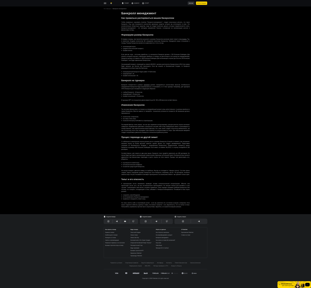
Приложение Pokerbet (187, 232)
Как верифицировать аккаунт (164, 235)
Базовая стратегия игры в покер (114, 245)
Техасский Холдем (135, 232)
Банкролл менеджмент (162, 237)
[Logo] (115, 3)
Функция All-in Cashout (162, 248)
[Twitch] (133, 221)
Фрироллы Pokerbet (135, 253)
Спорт (147, 3)
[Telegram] (117, 221)
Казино (136, 3)
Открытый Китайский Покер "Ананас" (141, 242)
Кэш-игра (158, 242)
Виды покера (134, 229)
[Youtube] (125, 221)
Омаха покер (134, 235)
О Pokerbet (184, 229)
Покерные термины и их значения (115, 242)
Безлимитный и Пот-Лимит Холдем (140, 240)
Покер (126, 3)
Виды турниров (134, 248)
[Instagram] (108, 221)
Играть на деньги (161, 229)
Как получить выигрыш (162, 232)
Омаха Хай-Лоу (134, 237)
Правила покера (109, 232)
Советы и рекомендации (112, 240)
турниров (147, 85)
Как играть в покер (110, 229)
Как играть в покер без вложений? (165, 240)
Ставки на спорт (185, 235)
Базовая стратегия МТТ (137, 250)
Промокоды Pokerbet (136, 255)
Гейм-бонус (159, 245)
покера (184, 39)
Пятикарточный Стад (136, 245)
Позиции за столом (110, 237)
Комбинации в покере (111, 235)
